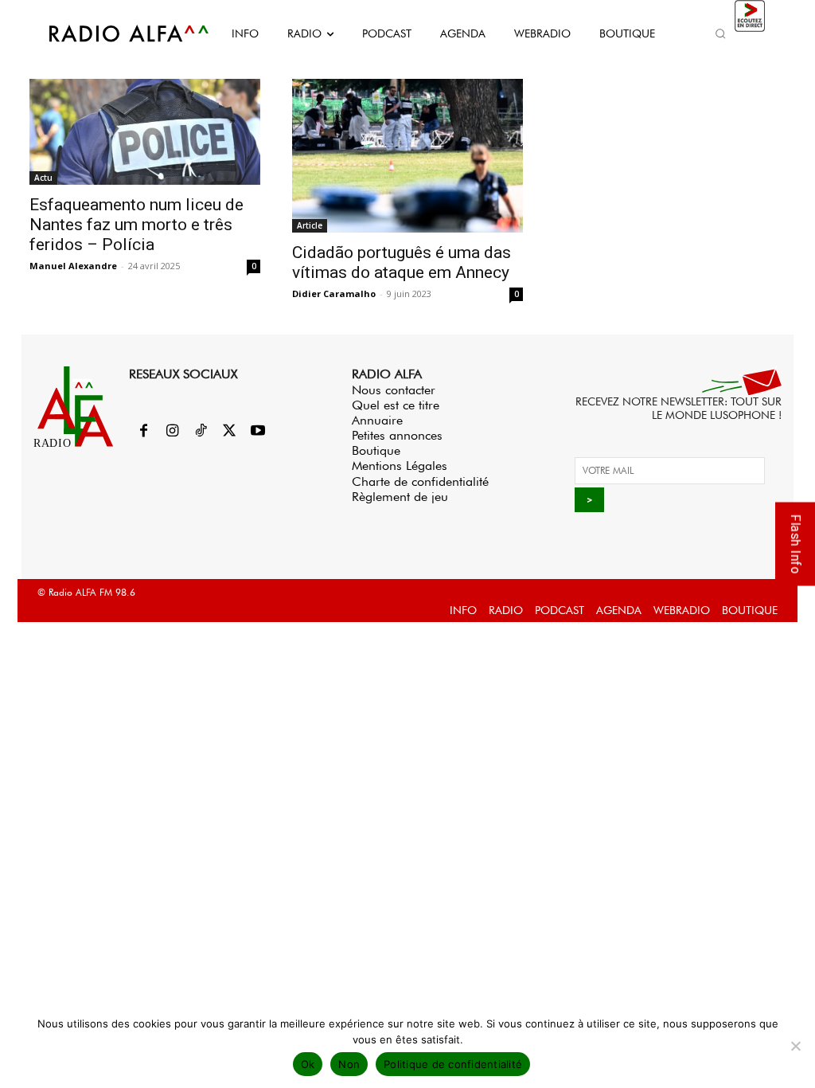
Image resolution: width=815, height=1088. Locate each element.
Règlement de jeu (400, 496)
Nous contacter (393, 389)
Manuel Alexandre (73, 266)
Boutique (376, 450)
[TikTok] (200, 431)
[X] (229, 431)
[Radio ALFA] (111, 33)
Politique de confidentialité (453, 1064)
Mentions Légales (399, 465)
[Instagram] (172, 431)
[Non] (795, 1046)
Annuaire (377, 420)
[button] (721, 33)
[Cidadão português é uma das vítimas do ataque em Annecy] (407, 156)
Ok (308, 1064)
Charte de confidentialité (420, 481)
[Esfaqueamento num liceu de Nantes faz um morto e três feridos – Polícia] (144, 132)
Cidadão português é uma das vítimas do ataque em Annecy (401, 262)
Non (349, 1064)
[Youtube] (258, 431)
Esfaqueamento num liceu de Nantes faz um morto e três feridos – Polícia (136, 224)
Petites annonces (397, 435)
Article (309, 225)
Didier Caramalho (334, 293)
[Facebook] (143, 431)
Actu (43, 177)
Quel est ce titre (395, 405)
